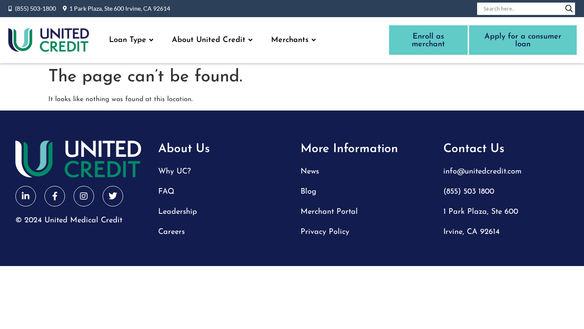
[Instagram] (84, 196)
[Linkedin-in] (25, 196)
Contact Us (473, 149)
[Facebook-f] (54, 196)
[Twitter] (113, 196)
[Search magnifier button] (569, 9)
